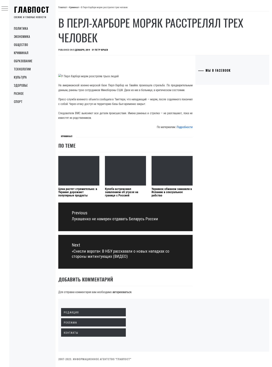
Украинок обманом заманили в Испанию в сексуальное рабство (172, 192)
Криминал (21, 53)
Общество (21, 45)
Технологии (22, 69)
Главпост (31, 9)
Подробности (185, 127)
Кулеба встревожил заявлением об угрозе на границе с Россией (121, 192)
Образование (23, 61)
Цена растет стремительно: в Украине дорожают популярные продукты (77, 192)
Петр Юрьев (101, 50)
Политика (21, 28)
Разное (19, 93)
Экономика (22, 36)
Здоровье (21, 85)
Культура (20, 77)
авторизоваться (122, 292)
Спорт (18, 101)
